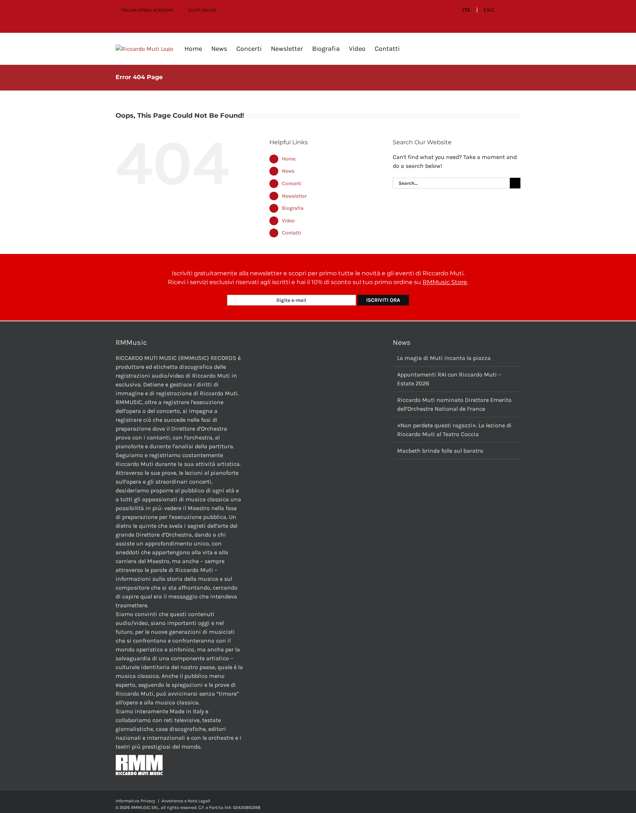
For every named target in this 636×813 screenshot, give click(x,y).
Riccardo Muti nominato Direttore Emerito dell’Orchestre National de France (454, 404)
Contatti (291, 233)
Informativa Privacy (135, 800)
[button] (411, 48)
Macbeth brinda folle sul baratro (440, 450)
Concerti (291, 183)
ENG (489, 10)
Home (289, 159)
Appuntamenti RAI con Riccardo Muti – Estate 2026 (449, 379)
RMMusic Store (445, 282)
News (288, 171)
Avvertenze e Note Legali (186, 800)
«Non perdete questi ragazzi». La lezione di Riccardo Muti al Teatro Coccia (454, 430)
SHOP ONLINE (202, 10)
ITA (466, 10)
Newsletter (294, 196)
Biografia (293, 208)
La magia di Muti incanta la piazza (444, 357)
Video (288, 221)
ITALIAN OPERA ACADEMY (147, 10)
